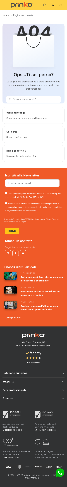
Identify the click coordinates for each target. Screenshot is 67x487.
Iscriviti (12, 231)
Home (5, 15)
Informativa (31, 211)
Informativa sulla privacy (47, 194)
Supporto (8, 381)
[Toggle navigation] (4, 5)
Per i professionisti (14, 390)
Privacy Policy (51, 219)
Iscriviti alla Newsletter (22, 175)
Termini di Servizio (11, 222)
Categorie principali (14, 373)
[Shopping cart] (53, 5)
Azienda (7, 398)
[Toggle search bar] (44, 5)
